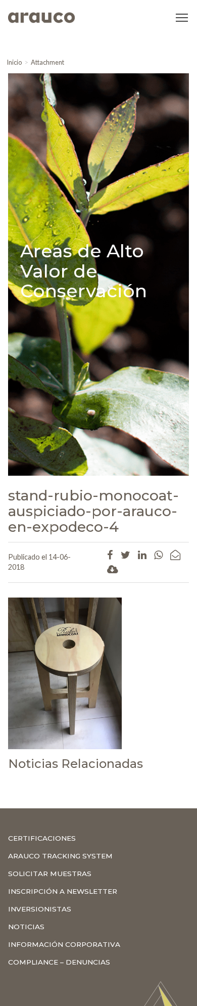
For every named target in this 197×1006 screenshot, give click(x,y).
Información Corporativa (64, 944)
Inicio (14, 62)
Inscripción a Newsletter (62, 891)
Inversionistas (39, 909)
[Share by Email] (175, 554)
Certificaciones (42, 838)
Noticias (26, 927)
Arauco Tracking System (60, 856)
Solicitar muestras (49, 874)
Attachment (47, 62)
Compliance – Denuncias (59, 962)
